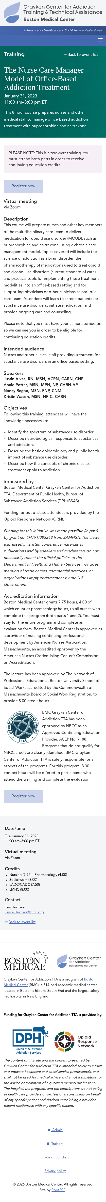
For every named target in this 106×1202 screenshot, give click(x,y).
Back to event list (83, 55)
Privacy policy (55, 1171)
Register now (23, 186)
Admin (57, 1130)
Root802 (58, 1190)
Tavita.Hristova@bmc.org (24, 912)
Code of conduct (55, 1157)
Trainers (56, 1144)
